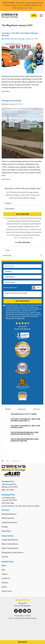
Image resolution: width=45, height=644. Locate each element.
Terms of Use (18, 238)
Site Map (27, 616)
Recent (8, 409)
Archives (36, 409)
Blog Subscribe (22, 214)
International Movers (9, 522)
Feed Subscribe (23, 242)
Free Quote (22, 642)
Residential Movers (9, 514)
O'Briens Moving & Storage (14, 39)
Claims (4, 587)
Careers (5, 574)
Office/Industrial (8, 518)
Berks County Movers (10, 544)
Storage (5, 527)
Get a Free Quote (22, 301)
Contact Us (6, 578)
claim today (28, 8)
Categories (22, 409)
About (4, 565)
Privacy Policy (29, 238)
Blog (3, 570)
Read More (6, 91)
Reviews (5, 583)
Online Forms (7, 591)
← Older (6, 250)
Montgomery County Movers (12, 552)
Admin (6, 104)
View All (5, 557)
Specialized (6, 531)
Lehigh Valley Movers (10, 540)
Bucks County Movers (10, 548)
